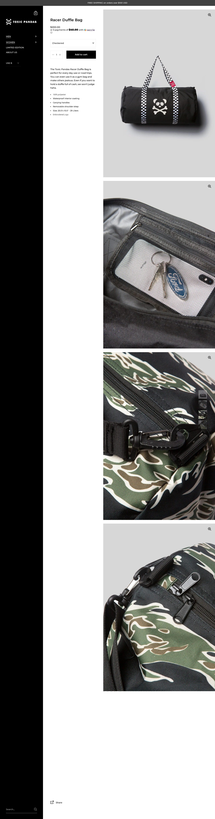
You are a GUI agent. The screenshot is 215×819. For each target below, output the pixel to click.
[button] (73, 31)
